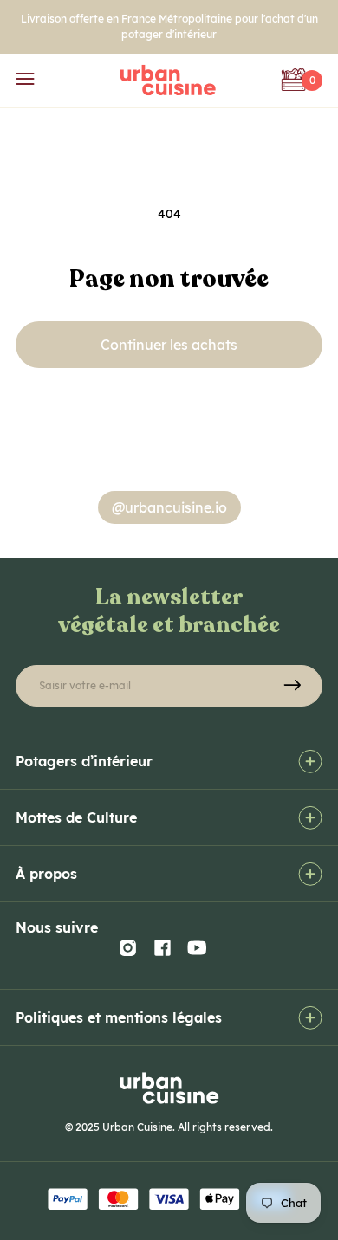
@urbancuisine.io (169, 507)
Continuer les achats (169, 344)
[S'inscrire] (292, 685)
